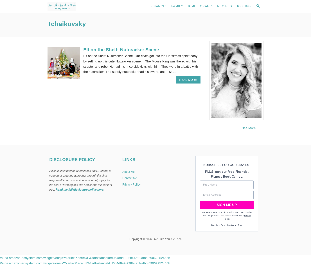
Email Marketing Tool (231, 225)
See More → (251, 128)
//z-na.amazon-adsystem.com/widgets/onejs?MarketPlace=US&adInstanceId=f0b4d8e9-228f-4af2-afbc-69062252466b (85, 258)
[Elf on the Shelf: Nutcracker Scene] (64, 64)
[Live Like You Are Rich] (80, 6)
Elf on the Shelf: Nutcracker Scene (121, 49)
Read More (189, 81)
